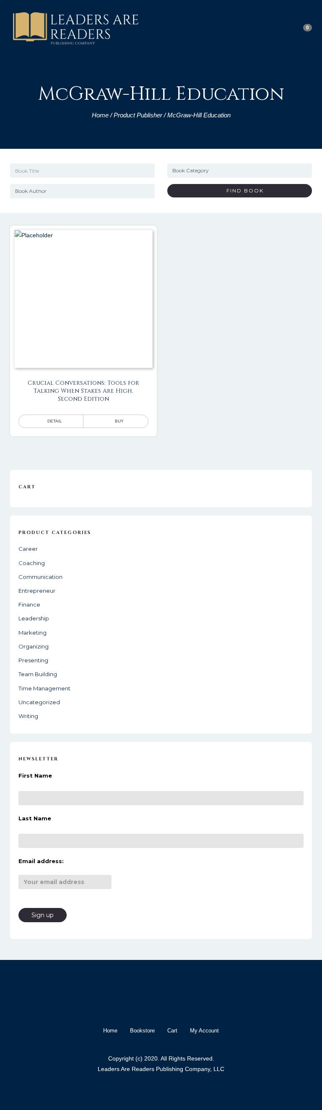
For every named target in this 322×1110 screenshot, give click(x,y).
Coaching (31, 563)
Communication (40, 576)
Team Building (37, 674)
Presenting (33, 660)
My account (204, 1030)
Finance (29, 604)
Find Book (242, 190)
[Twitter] (153, 1004)
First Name (35, 775)
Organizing (33, 646)
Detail (54, 421)
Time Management (44, 688)
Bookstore (142, 1030)
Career (28, 548)
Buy (119, 421)
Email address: (41, 861)
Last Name (34, 818)
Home (100, 115)
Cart (172, 1030)
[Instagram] (168, 1004)
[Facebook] (138, 1004)
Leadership (33, 618)
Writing (28, 716)
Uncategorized (39, 702)
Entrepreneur (36, 590)
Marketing (32, 632)
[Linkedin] (183, 1004)
